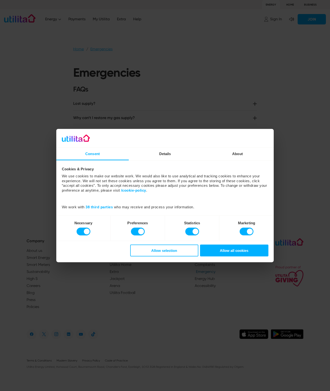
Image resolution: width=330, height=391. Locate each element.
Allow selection (164, 250)
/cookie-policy (133, 190)
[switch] (138, 231)
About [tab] (237, 154)
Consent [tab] (92, 154)
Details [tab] (165, 154)
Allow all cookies (234, 250)
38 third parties (99, 207)
